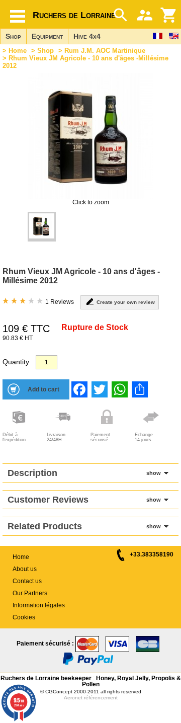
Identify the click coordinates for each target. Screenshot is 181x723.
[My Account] (145, 15)
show (153, 473)
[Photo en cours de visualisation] (42, 227)
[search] (121, 15)
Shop (13, 36)
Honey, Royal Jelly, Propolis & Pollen (131, 681)
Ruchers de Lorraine (74, 15)
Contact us (27, 581)
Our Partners (30, 593)
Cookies (24, 617)
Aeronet (73, 697)
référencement (101, 697)
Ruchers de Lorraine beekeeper (46, 678)
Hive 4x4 (87, 36)
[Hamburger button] (17, 16)
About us (25, 569)
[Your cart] (169, 15)
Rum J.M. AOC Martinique (104, 50)
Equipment (47, 36)
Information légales (39, 605)
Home (18, 50)
